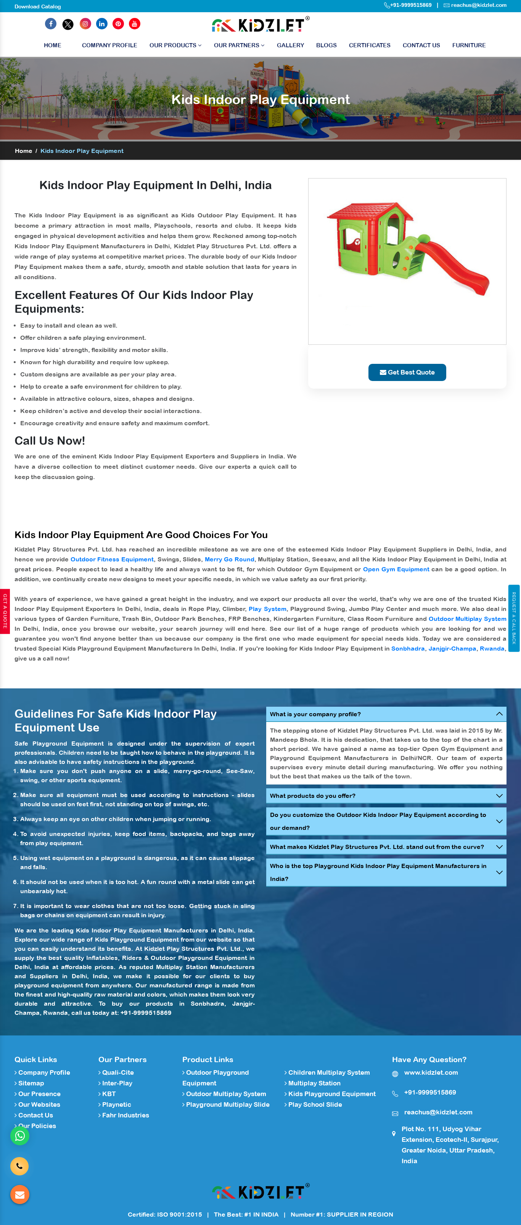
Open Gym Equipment (396, 569)
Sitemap (30, 1083)
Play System (267, 608)
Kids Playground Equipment (137, 939)
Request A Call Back (514, 618)
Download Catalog (37, 6)
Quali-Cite (117, 1072)
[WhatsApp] (19, 1135)
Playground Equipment (68, 743)
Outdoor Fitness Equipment (112, 559)
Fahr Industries (125, 1115)
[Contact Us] (19, 1164)
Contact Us (421, 45)
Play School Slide (314, 1104)
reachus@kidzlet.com (479, 5)
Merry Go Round (229, 559)
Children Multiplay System (328, 1072)
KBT (108, 1094)
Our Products (174, 45)
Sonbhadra (408, 648)
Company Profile (109, 45)
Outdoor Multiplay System (468, 618)
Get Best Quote (410, 372)
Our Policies (36, 1126)
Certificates (370, 45)
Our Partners (237, 45)
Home (52, 45)
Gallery (290, 45)
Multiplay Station (181, 966)
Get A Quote (5, 611)
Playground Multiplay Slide (227, 1104)
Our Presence (39, 1094)
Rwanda (492, 648)
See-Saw (239, 770)
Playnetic (116, 1104)
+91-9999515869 (411, 5)
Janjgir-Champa (452, 648)
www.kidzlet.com (431, 1072)
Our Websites (38, 1104)
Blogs (326, 45)
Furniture (469, 45)
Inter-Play (116, 1083)
